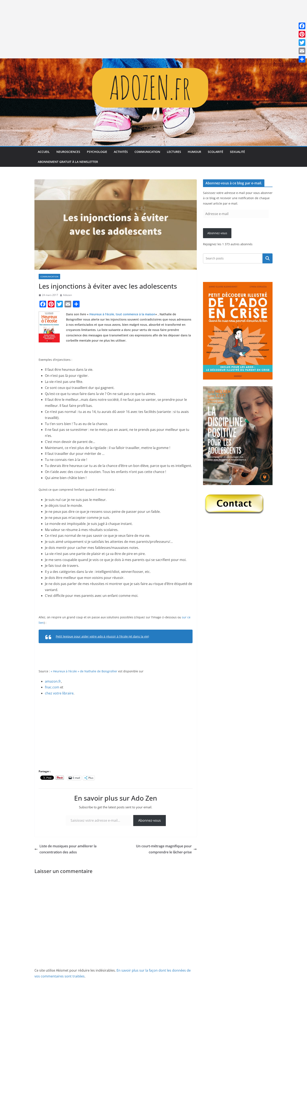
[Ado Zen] (153, 61)
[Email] (302, 51)
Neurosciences (68, 152)
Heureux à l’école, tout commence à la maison (122, 314)
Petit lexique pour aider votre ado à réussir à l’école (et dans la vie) (102, 636)
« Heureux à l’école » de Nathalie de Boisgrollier (84, 671)
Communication (147, 152)
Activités (121, 152)
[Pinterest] (302, 34)
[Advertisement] (125, 29)
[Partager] (302, 59)
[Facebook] (302, 26)
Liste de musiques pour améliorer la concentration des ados (67, 849)
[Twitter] (302, 42)
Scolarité (215, 152)
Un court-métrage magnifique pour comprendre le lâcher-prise (164, 849)
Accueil (44, 152)
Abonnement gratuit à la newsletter (68, 162)
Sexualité (237, 152)
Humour (194, 152)
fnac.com (52, 687)
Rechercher (268, 258)
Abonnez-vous (149, 820)
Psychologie (97, 152)
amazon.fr (53, 681)
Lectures (174, 152)
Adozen (67, 295)
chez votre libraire (59, 693)
